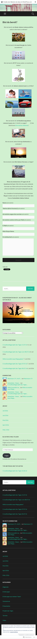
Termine (5, 615)
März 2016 (6, 430)
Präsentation (6, 606)
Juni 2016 (5, 415)
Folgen (7, 455)
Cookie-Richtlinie (14, 632)
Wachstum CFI (28, 378)
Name (8, 203)
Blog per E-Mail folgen (11, 437)
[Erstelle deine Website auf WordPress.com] (18, 2)
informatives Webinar (21, 125)
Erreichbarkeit (11, 237)
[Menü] (4, 13)
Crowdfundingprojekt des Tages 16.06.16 (15, 471)
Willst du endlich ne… (14, 387)
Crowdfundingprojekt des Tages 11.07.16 (15, 345)
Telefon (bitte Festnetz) (14, 208)
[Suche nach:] (18, 288)
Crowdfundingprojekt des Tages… (18, 384)
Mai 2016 (5, 420)
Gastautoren (6, 601)
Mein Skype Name (8, 231)
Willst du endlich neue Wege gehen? (13, 359)
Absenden (18, 260)
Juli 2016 (5, 410)
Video (4, 620)
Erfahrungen (6, 591)
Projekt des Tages (8, 611)
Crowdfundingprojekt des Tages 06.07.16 (15, 368)
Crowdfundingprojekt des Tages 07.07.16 (15, 363)
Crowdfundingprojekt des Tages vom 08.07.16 (16, 352)
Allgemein (6, 587)
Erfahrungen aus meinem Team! (12, 596)
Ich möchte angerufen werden (15, 214)
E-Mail (8, 225)
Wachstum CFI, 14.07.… (14, 378)
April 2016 (6, 425)
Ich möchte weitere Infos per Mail (17, 220)
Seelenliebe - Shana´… (14, 383)
